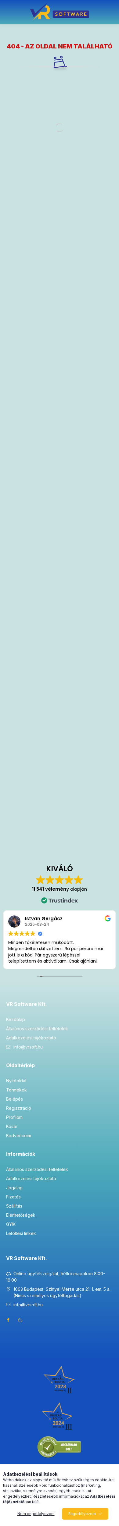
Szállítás (14, 1205)
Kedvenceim (18, 1135)
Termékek (16, 1089)
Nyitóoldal (16, 1080)
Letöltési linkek (21, 1233)
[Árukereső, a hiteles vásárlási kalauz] (59, 1447)
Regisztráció (18, 1108)
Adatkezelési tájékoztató (31, 1037)
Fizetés (13, 1196)
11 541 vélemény (50, 889)
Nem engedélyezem (36, 1513)
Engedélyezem (82, 1513)
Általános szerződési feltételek (37, 1028)
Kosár (11, 1126)
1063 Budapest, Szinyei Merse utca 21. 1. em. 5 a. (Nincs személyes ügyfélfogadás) (61, 1292)
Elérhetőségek (20, 1215)
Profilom (14, 1117)
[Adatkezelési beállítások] (20, 1320)
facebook (8, 1320)
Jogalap (14, 1187)
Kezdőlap (15, 1019)
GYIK (11, 1224)
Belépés (14, 1099)
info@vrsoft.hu (28, 1046)
